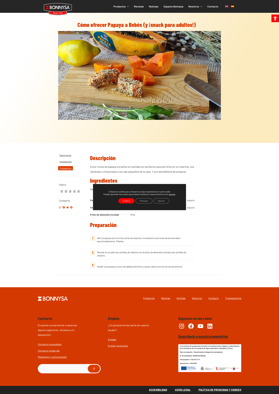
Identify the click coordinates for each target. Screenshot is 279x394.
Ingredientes (66, 161)
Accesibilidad (158, 389)
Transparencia (233, 298)
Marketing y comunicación (52, 357)
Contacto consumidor (50, 344)
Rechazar (144, 200)
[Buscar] (94, 369)
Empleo (112, 339)
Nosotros (197, 298)
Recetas (165, 298)
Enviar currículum (118, 345)
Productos (149, 298)
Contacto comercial (48, 350)
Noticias (181, 298)
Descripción (65, 155)
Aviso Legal (183, 389)
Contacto (213, 298)
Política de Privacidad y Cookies (219, 389)
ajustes (172, 194)
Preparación (65, 168)
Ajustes (161, 200)
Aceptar (126, 200)
